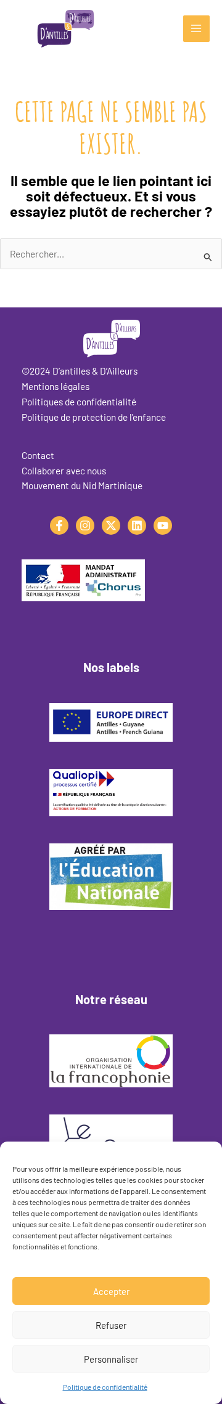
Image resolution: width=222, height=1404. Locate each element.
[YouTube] (163, 525)
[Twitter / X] (111, 525)
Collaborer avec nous (64, 470)
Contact (38, 455)
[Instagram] (85, 525)
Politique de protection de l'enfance (94, 417)
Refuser (111, 1325)
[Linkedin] (137, 525)
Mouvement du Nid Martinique (82, 485)
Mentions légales (55, 386)
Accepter (111, 1291)
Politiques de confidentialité (79, 401)
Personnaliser (111, 1359)
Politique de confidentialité (105, 1386)
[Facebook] (59, 525)
